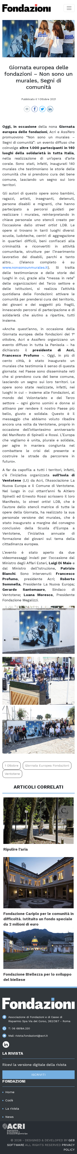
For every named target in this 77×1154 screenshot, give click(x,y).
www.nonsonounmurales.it (25, 267)
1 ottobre (11, 765)
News (9, 1117)
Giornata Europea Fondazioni (47, 765)
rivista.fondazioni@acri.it (31, 1035)
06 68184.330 (21, 1028)
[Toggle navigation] (69, 8)
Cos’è (9, 1100)
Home (9, 1092)
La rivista (12, 1108)
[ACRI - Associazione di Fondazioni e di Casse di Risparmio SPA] (14, 1128)
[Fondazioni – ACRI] (26, 8)
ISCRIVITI (38, 1074)
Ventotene (12, 774)
